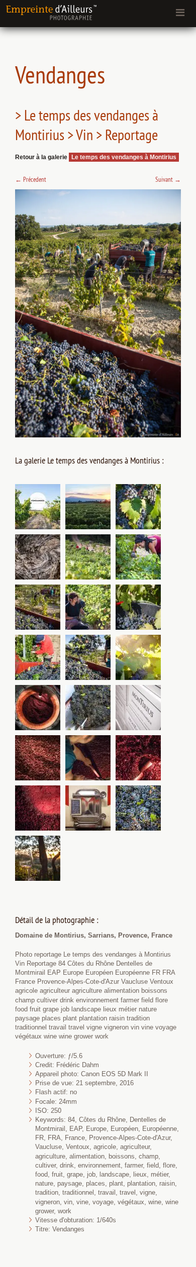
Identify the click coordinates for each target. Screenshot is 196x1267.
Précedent (30, 179)
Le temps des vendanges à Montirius (123, 157)
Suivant (168, 179)
